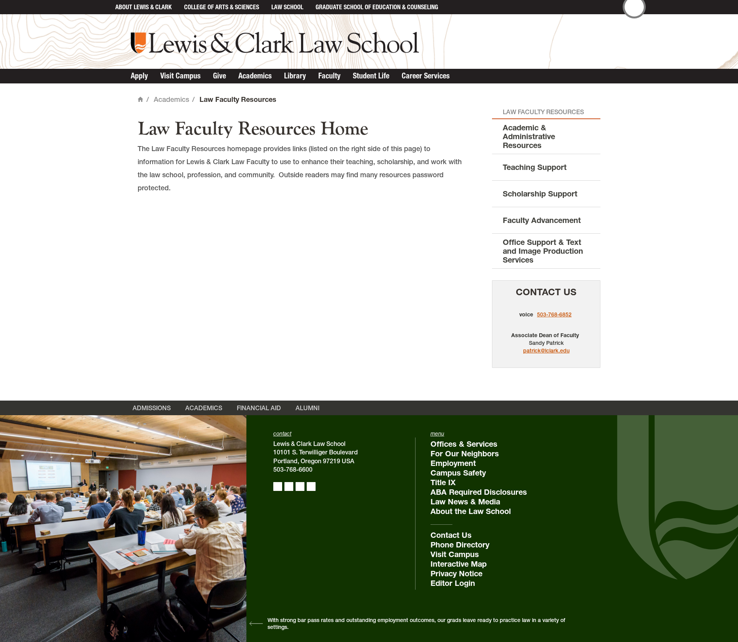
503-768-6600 (292, 469)
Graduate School (377, 7)
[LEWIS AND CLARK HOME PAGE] (100, 7)
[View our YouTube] (311, 486)
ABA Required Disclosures (478, 492)
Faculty (329, 75)
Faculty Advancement (542, 220)
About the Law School (470, 511)
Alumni (307, 408)
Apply (139, 75)
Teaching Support (535, 167)
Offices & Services (463, 444)
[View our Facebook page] (277, 486)
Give (219, 75)
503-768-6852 (554, 314)
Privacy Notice (456, 573)
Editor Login (452, 583)
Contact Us (546, 292)
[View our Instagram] (288, 486)
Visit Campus (180, 75)
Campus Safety (458, 472)
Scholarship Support (540, 193)
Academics (255, 75)
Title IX (442, 482)
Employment (453, 463)
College (221, 7)
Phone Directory (459, 544)
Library (295, 75)
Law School (287, 7)
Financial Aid (259, 408)
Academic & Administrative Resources (529, 136)
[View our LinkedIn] (300, 486)
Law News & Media (465, 501)
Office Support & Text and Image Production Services (543, 251)
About (143, 7)
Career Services (426, 75)
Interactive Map (458, 564)
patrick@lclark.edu (546, 350)
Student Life (371, 75)
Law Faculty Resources (543, 112)
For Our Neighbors (464, 453)
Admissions (152, 408)
